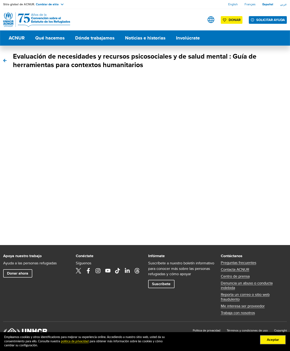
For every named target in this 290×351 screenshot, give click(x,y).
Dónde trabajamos (94, 37)
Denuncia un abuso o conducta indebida (247, 285)
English (233, 4)
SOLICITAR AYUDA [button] (270, 19)
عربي (283, 4)
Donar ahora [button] (17, 273)
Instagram (98, 270)
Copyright (280, 330)
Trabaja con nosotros (238, 312)
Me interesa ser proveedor (243, 306)
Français (250, 4)
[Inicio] (33, 20)
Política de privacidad (206, 330)
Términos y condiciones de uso (247, 330)
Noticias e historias (145, 37)
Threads (137, 270)
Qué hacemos (50, 37)
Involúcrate (188, 37)
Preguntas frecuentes (238, 262)
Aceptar (273, 339)
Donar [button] (235, 19)
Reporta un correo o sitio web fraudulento (245, 297)
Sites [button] (210, 19)
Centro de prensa (235, 276)
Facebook (88, 270)
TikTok (117, 270)
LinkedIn (127, 270)
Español (267, 4)
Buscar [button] (197, 19)
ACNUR (17, 37)
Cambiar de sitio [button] (47, 4)
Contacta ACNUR (235, 269)
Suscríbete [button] (161, 284)
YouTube (108, 270)
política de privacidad (75, 341)
